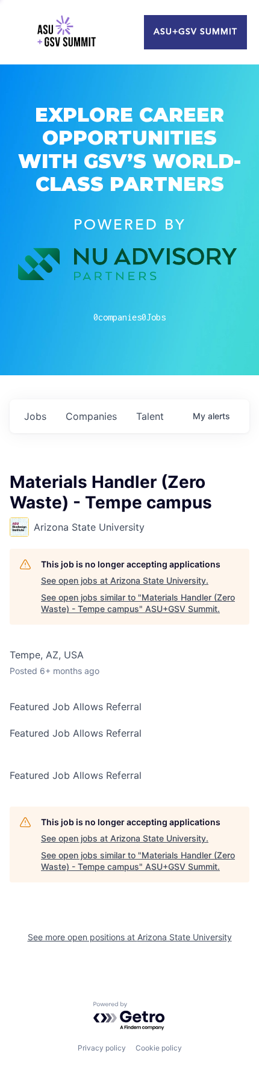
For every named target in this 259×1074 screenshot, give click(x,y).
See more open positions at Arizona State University (130, 937)
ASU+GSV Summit (195, 32)
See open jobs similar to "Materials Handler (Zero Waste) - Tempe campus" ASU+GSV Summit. (138, 603)
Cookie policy (159, 1047)
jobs (35, 416)
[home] (66, 32)
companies (91, 416)
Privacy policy (102, 1047)
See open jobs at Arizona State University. (124, 580)
